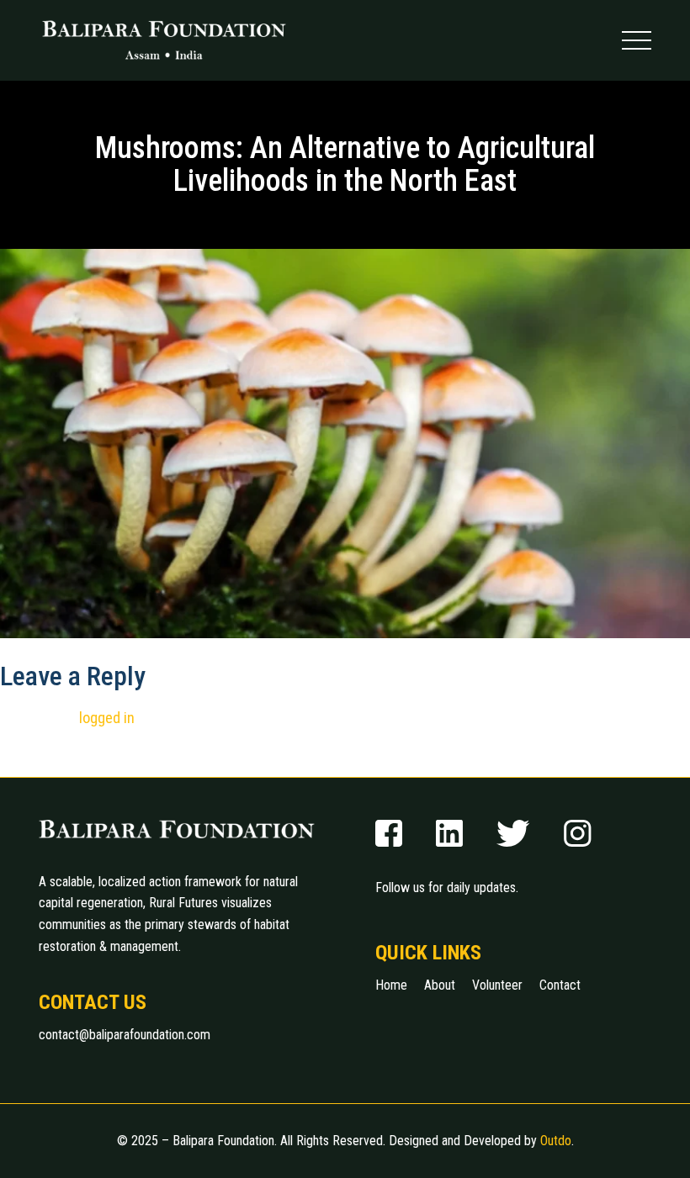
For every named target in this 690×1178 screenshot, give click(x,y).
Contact (560, 985)
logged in (107, 717)
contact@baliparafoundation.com (124, 1035)
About (439, 985)
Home (391, 985)
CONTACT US (92, 1002)
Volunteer (497, 985)
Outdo (555, 1141)
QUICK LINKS (428, 952)
